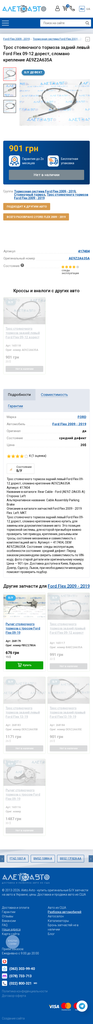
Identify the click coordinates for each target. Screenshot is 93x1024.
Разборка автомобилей (64, 912)
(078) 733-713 (20, 976)
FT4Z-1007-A (18, 858)
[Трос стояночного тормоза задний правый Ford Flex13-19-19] (69, 690)
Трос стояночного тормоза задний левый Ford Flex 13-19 (23, 712)
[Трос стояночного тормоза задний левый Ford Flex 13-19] (24, 690)
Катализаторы (58, 921)
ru (82, 9)
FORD (82, 417)
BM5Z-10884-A (43, 858)
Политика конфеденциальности (25, 991)
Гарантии (8, 912)
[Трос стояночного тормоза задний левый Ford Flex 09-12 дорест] (24, 310)
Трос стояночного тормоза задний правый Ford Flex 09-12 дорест (67, 628)
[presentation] (22, 102)
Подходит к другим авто (27, 206)
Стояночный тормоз (29, 194)
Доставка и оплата (15, 907)
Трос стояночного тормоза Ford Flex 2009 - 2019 (51, 196)
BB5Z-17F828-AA (70, 858)
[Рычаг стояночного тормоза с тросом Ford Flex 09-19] (24, 606)
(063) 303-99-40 (22, 969)
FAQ (5, 925)
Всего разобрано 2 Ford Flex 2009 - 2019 (36, 217)
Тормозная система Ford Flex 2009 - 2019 (44, 191)
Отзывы (7, 916)
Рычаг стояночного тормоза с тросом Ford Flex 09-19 (23, 628)
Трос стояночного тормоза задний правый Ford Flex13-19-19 (67, 712)
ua (88, 9)
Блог (51, 934)
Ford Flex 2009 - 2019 (69, 424)
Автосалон (56, 916)
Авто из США (57, 907)
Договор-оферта (14, 995)
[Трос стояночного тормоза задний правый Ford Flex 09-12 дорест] (69, 606)
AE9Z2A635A (79, 258)
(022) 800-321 (23, 983)
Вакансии (9, 921)
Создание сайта (13, 1018)
